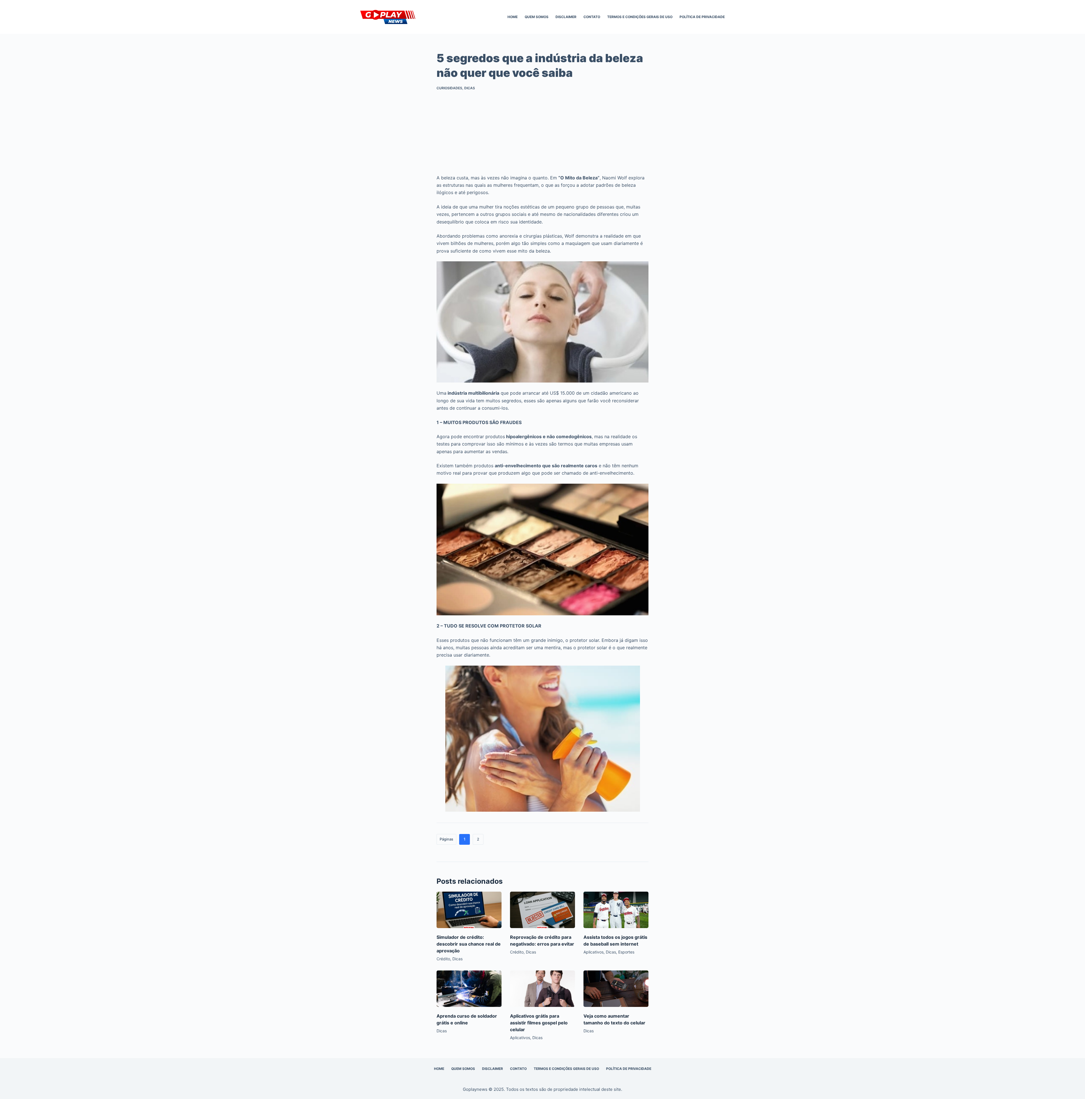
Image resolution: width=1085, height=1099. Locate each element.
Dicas (469, 88)
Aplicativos (593, 952)
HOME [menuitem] (512, 17)
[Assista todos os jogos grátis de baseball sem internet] (615, 910)
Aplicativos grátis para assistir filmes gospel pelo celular (539, 1022)
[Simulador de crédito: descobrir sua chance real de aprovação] (469, 910)
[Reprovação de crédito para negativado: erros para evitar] (542, 910)
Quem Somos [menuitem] (536, 17)
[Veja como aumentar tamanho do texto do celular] (615, 988)
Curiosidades (449, 88)
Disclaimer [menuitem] (565, 17)
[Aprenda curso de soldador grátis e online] (469, 988)
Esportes (626, 952)
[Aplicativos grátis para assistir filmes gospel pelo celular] (542, 988)
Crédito (443, 958)
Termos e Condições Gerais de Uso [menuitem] (639, 17)
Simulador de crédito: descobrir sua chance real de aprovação (469, 944)
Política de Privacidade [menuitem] (702, 17)
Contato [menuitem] (591, 17)
